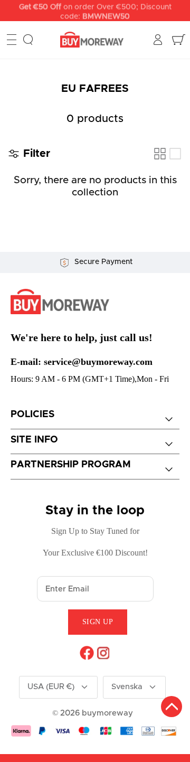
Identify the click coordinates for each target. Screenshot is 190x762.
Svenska (126, 687)
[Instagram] (103, 652)
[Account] (159, 39)
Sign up (97, 622)
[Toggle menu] (11, 39)
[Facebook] (87, 652)
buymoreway (107, 713)
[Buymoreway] (92, 40)
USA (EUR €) (50, 687)
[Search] (28, 39)
